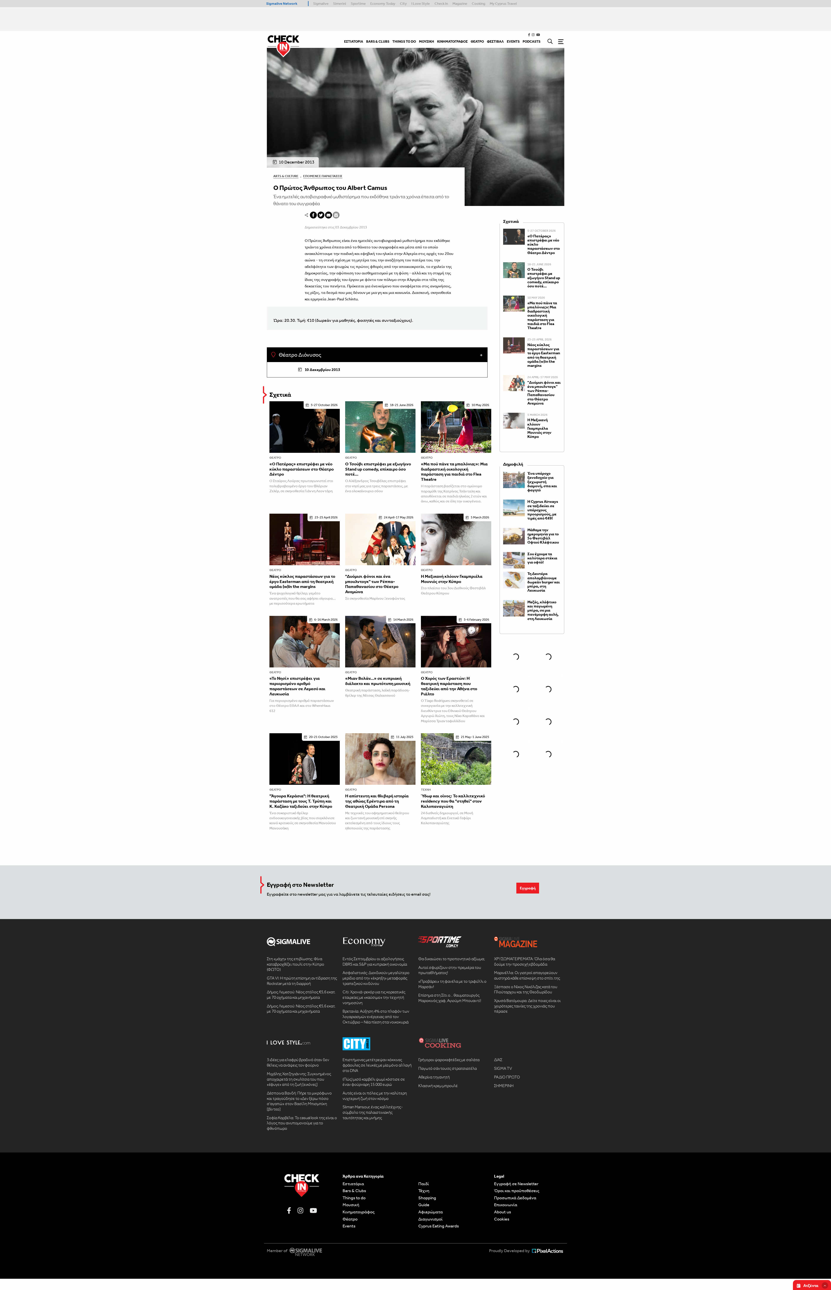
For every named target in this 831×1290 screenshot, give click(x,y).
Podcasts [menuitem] (531, 41)
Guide (423, 1204)
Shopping (427, 1197)
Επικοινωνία (505, 1204)
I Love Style (420, 3)
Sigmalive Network (281, 3)
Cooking (478, 3)
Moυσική (351, 1204)
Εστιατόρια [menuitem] (353, 41)
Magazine (460, 3)
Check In (441, 3)
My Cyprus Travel (503, 3)
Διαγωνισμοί (430, 1219)
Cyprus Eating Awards (438, 1225)
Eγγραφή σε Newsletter (516, 1183)
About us (502, 1211)
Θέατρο (275, 458)
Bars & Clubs (354, 1190)
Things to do (354, 1197)
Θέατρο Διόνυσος (299, 355)
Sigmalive (321, 3)
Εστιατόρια (353, 1183)
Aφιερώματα (430, 1211)
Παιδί (423, 1183)
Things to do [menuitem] (404, 41)
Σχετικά (280, 394)
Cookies (501, 1219)
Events (349, 1225)
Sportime (358, 3)
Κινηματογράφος (359, 1211)
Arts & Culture (285, 176)
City (403, 3)
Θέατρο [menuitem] (477, 41)
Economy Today (382, 3)
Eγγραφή (528, 888)
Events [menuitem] (513, 41)
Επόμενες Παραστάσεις (322, 176)
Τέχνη (426, 789)
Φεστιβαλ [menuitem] (495, 41)
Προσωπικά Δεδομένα (515, 1197)
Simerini (339, 3)
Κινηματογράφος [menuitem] (452, 41)
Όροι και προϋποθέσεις (516, 1190)
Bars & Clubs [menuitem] (377, 41)
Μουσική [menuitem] (426, 41)
